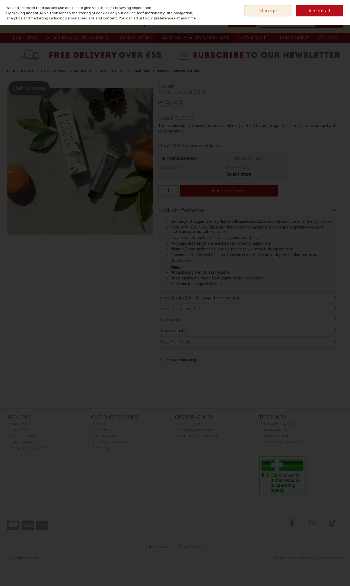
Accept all (319, 10)
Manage (268, 10)
